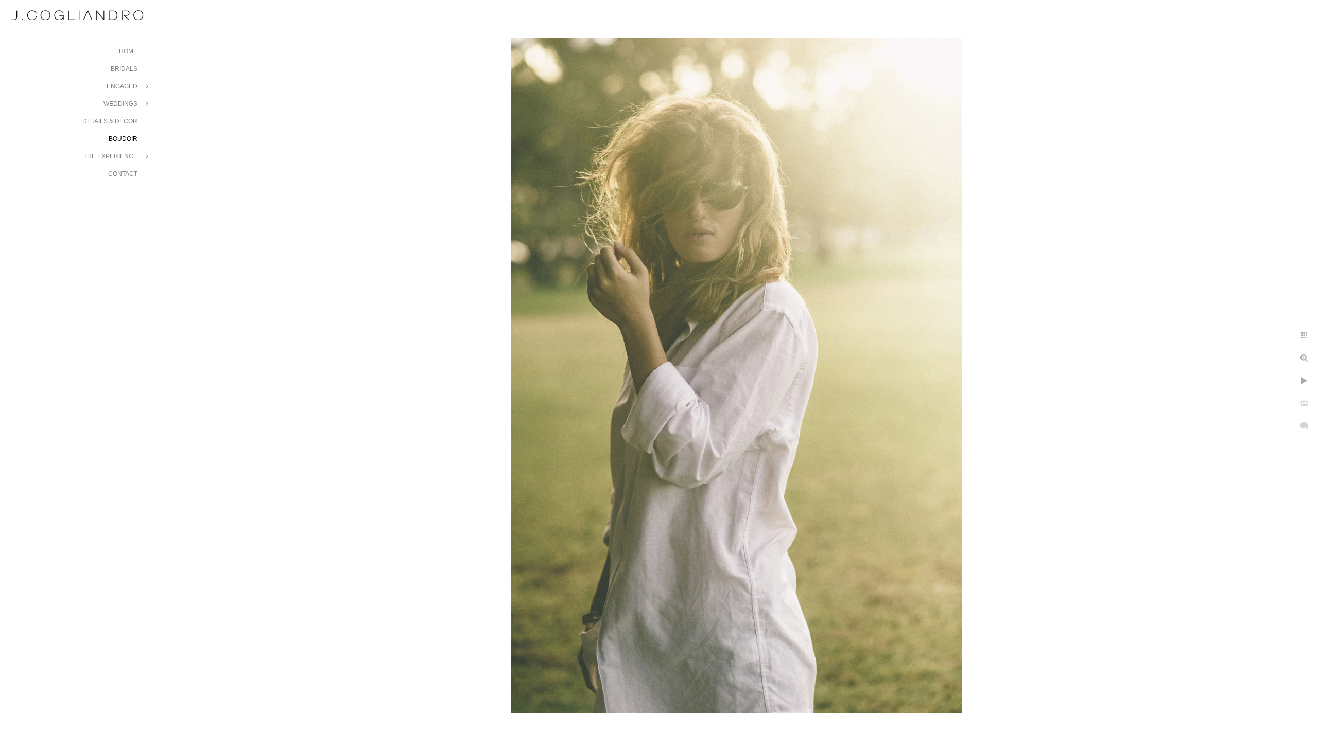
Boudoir (123, 138)
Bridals (124, 69)
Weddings (120, 104)
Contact (122, 173)
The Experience (110, 156)
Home (128, 51)
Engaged (122, 86)
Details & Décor (109, 121)
